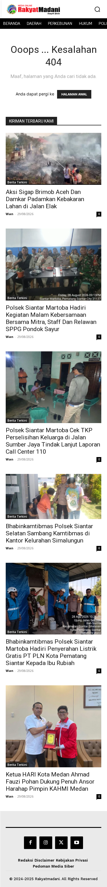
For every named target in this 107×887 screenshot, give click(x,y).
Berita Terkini (17, 182)
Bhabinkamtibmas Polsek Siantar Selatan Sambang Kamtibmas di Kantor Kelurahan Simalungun (49, 533)
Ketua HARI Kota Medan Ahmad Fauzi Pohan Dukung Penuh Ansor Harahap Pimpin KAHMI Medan (50, 781)
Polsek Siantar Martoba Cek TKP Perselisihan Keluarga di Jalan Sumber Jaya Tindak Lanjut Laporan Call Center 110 (53, 441)
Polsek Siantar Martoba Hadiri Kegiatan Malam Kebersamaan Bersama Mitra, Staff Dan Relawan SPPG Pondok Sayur (51, 318)
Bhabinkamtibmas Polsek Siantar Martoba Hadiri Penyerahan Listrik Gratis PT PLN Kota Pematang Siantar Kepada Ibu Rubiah (51, 652)
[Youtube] (76, 842)
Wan (9, 214)
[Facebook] (30, 842)
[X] (61, 842)
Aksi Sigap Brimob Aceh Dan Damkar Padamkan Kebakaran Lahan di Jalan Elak (45, 199)
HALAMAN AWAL (74, 94)
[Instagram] (45, 842)
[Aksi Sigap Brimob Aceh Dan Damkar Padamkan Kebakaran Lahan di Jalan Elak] (53, 159)
